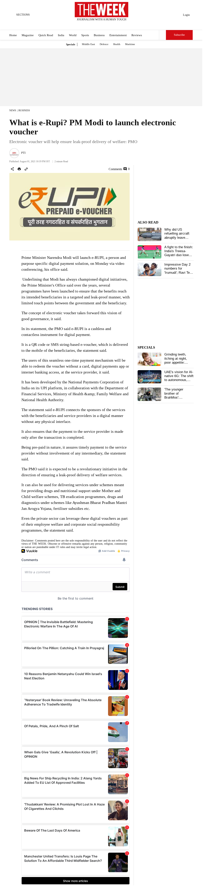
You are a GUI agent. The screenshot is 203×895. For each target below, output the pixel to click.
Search (162, 35)
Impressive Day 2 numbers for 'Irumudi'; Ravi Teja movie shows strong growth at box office (178, 275)
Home (13, 35)
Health (116, 44)
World (73, 35)
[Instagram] (98, 24)
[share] (12, 169)
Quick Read (45, 35)
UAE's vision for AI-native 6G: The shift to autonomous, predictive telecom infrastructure (178, 380)
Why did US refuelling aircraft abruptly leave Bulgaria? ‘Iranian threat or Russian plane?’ (177, 240)
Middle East (88, 44)
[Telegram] (118, 24)
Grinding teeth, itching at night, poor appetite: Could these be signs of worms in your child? (177, 364)
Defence (104, 44)
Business (99, 35)
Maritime (130, 44)
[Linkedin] (111, 24)
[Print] (19, 169)
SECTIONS (23, 14)
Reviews (136, 35)
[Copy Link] (26, 169)
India (61, 35)
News (12, 110)
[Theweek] (101, 9)
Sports (85, 35)
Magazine (28, 35)
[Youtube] (104, 24)
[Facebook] (85, 24)
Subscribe (179, 34)
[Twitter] (91, 24)
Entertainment (118, 35)
